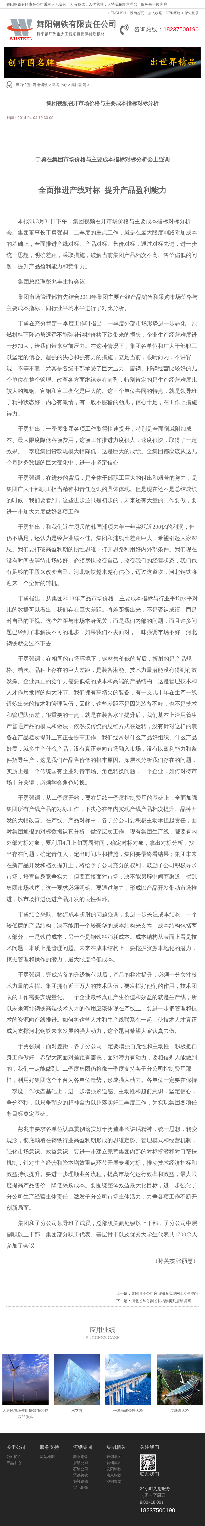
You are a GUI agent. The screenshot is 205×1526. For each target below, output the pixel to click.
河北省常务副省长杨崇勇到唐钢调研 (161, 1301)
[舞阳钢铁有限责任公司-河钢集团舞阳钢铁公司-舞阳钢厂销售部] (20, 29)
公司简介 (13, 1456)
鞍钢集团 (114, 1456)
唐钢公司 (80, 1463)
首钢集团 (114, 1463)
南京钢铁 (114, 1475)
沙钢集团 (114, 1481)
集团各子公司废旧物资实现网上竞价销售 (165, 1293)
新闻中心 (59, 85)
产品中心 (13, 1463)
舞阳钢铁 (40, 85)
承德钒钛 (80, 1475)
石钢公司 (80, 1469)
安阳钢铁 (114, 1469)
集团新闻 (78, 85)
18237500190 (181, 29)
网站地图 (47, 1456)
